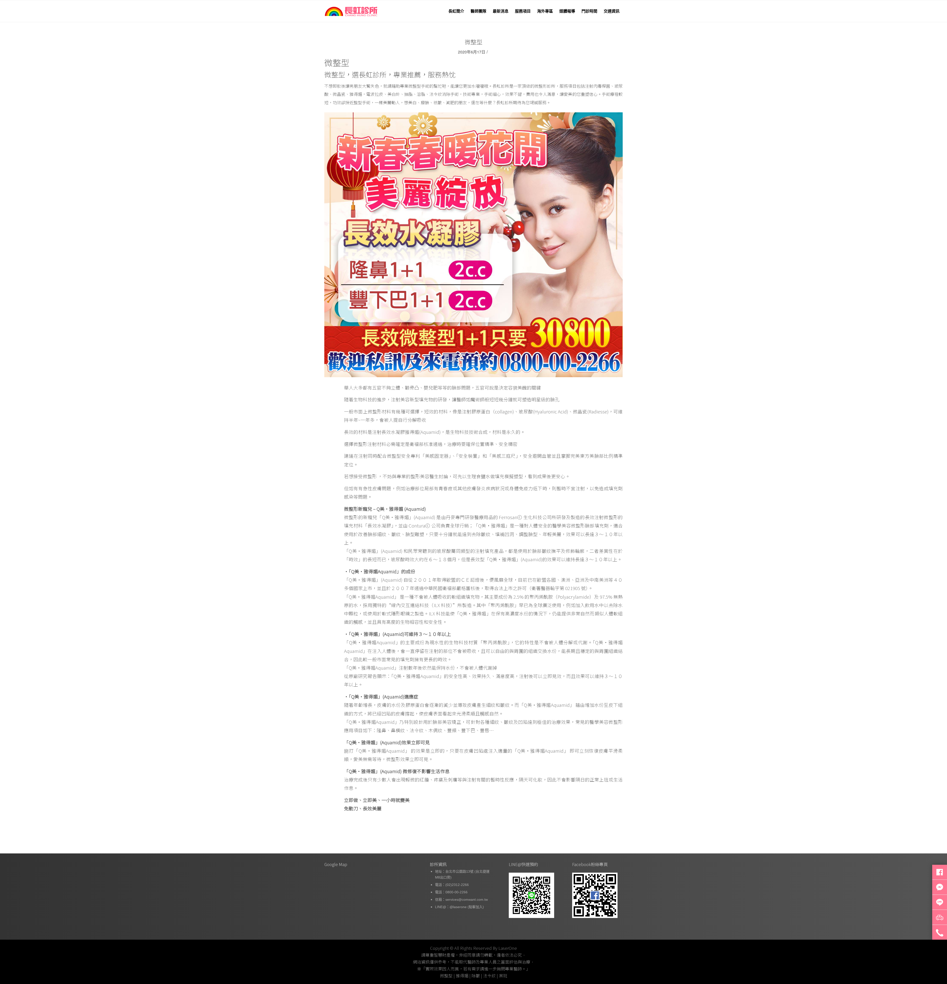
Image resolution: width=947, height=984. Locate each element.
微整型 (473, 41)
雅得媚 (462, 975)
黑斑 (503, 975)
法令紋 (489, 975)
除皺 (476, 975)
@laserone (458, 907)
